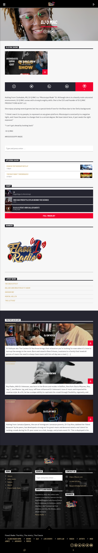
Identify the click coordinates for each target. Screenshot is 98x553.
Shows (10, 476)
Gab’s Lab (60, 539)
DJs (37, 539)
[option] (26, 63)
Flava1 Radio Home (14, 539)
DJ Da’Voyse (49, 335)
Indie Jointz (12, 479)
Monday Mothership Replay (17, 166)
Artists (82, 539)
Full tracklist (49, 216)
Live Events (48, 539)
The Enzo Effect (11, 283)
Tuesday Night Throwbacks (17, 174)
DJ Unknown (49, 373)
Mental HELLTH (11, 296)
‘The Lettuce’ (10, 300)
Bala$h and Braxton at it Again (17, 288)
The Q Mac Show (26, 61)
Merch (10, 485)
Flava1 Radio (39, 515)
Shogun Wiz (9, 292)
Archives (18, 541)
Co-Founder (10, 326)
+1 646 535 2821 (75, 481)
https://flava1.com (76, 477)
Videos (10, 482)
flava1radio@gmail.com (77, 486)
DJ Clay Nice (49, 411)
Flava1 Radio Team (14, 488)
